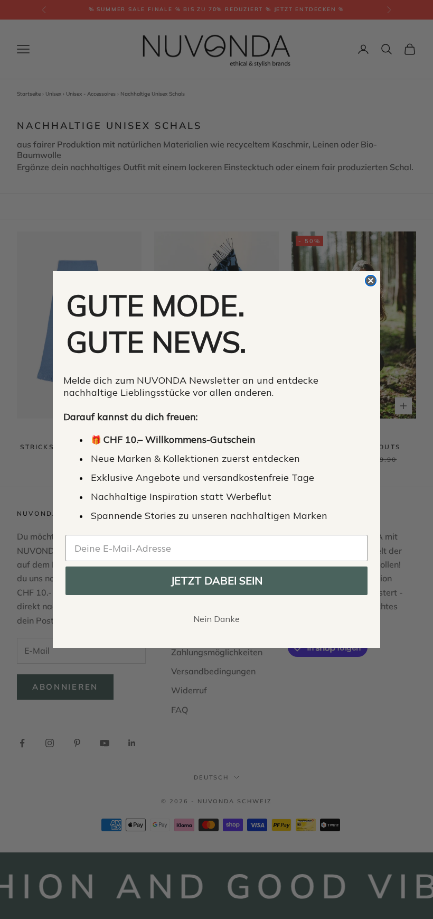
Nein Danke (216, 619)
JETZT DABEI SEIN (216, 580)
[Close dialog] (370, 280)
